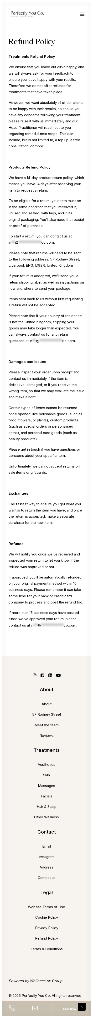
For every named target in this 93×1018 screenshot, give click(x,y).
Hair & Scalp (47, 806)
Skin (46, 775)
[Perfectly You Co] (30, 14)
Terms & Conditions (47, 949)
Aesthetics (46, 764)
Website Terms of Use (46, 907)
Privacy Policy (46, 928)
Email (46, 846)
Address (46, 867)
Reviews (47, 735)
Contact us (47, 877)
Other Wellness (46, 817)
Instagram (46, 856)
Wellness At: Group (46, 981)
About (47, 704)
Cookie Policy (46, 917)
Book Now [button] (69, 1008)
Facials (46, 796)
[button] (82, 14)
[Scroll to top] (82, 1006)
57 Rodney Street (46, 714)
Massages (46, 785)
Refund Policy (46, 938)
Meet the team (46, 725)
